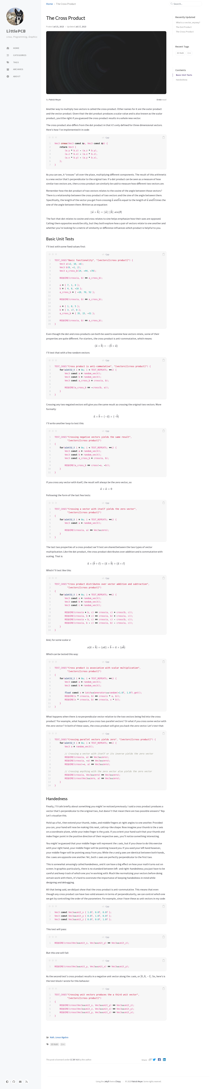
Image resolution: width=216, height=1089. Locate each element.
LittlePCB (16, 31)
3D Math (54, 1044)
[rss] (26, 1082)
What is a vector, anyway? (188, 22)
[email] (20, 1082)
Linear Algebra (61, 1037)
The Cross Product (185, 31)
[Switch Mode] (7, 1082)
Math (52, 1037)
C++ (63, 1044)
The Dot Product (183, 27)
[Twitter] (154, 1059)
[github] (14, 1082)
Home (49, 3)
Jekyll (106, 1081)
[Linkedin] (164, 1059)
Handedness (181, 79)
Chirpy (118, 1081)
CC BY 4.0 (74, 1059)
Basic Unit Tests (184, 75)
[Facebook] (159, 1059)
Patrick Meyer (55, 99)
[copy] (163, 137)
